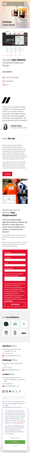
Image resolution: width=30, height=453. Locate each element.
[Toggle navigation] (25, 3)
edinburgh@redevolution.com (12, 370)
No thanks (15, 446)
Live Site (7, 174)
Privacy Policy (20, 422)
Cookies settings (15, 437)
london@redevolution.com (11, 386)
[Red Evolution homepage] (5, 4)
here (3, 239)
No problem (15, 442)
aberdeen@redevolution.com (12, 355)
